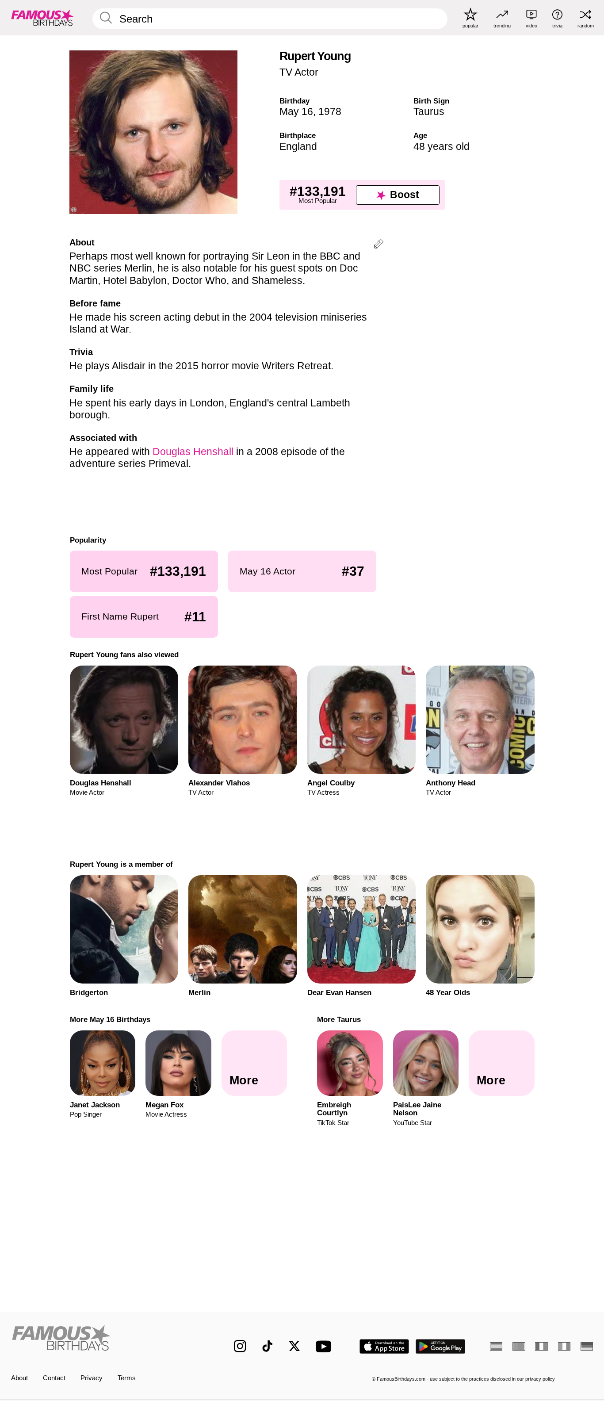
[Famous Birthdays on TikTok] (267, 1346)
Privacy (91, 1378)
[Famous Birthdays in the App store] (384, 1346)
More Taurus (339, 1019)
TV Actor (298, 72)
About (19, 1378)
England (298, 146)
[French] (541, 1346)
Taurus (428, 111)
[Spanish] (496, 1346)
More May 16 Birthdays (109, 1019)
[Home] (105, 1339)
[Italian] (564, 1346)
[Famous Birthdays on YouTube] (325, 1346)
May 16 (296, 111)
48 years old (441, 146)
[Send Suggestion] (378, 245)
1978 (329, 111)
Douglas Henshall (193, 451)
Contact (54, 1378)
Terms (127, 1378)
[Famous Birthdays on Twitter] (294, 1346)
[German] (587, 1346)
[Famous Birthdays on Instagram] (240, 1346)
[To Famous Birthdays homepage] (42, 17)
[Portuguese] (518, 1346)
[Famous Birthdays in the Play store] (441, 1346)
